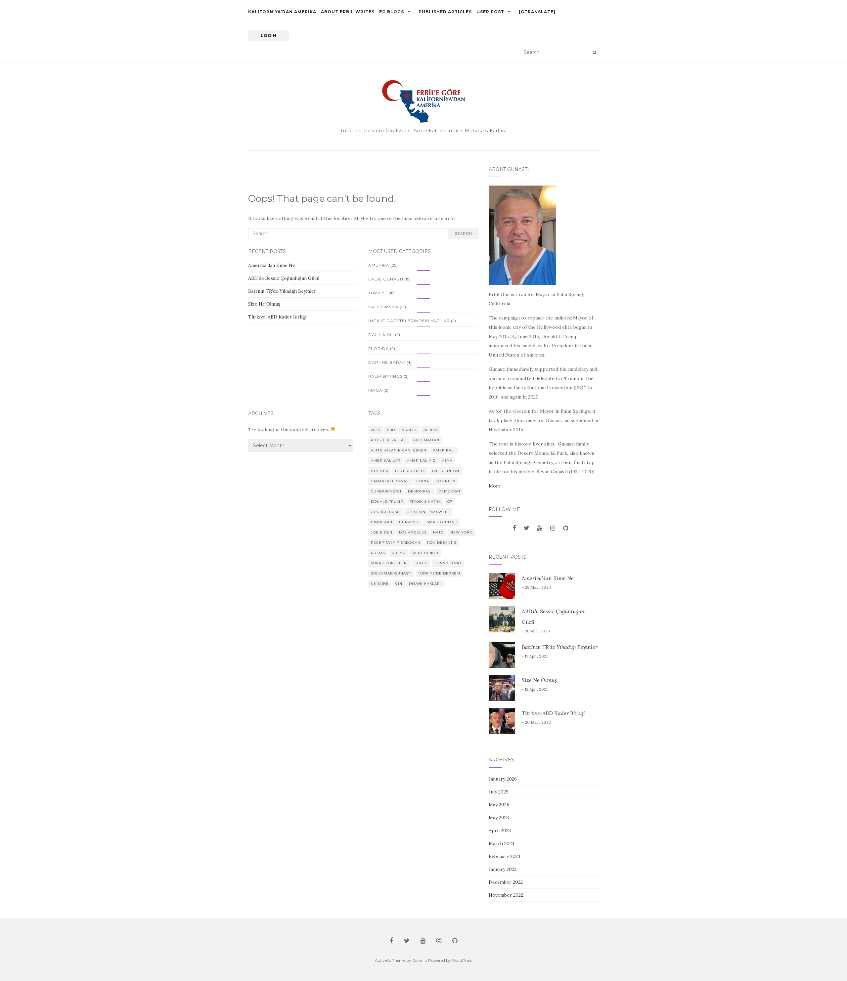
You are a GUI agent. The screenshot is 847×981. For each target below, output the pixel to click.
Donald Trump (387, 501)
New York (461, 532)
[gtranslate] (537, 11)
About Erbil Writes (348, 11)
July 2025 (499, 792)
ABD (391, 430)
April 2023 (500, 830)
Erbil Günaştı (385, 279)
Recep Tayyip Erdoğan (396, 542)
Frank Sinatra (425, 501)
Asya (447, 460)
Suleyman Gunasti (391, 573)
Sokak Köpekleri (389, 563)
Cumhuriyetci (386, 491)
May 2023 (499, 818)
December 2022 (506, 882)
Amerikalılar (385, 460)
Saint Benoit (425, 553)
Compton (446, 481)
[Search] (594, 53)
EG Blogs (391, 11)
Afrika (431, 430)
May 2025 (499, 805)
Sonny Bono (447, 563)
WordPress (462, 960)
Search (463, 233)
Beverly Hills (410, 471)
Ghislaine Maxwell (428, 512)
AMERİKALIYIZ (421, 460)
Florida (378, 348)
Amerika (378, 265)
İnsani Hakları (425, 583)
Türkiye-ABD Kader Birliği (277, 317)
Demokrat (449, 491)
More (495, 486)
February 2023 (504, 856)
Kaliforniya (383, 306)
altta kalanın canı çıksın (398, 450)
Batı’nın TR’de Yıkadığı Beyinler (282, 291)
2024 (375, 430)
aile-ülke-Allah (389, 440)
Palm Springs (385, 376)
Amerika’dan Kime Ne (271, 265)
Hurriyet (409, 522)
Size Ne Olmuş (264, 304)
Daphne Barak (387, 362)
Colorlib (419, 960)
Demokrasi (420, 491)
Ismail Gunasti (441, 522)
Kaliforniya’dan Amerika (282, 11)
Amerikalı (444, 450)
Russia (378, 553)
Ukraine (380, 583)
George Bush (385, 512)
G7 (450, 501)
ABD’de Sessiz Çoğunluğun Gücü (284, 278)
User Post (490, 11)
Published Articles (445, 11)
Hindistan (381, 522)
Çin (398, 583)
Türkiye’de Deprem (439, 573)
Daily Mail (381, 334)
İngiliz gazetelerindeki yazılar (409, 320)
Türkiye (377, 292)
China (423, 481)
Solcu (421, 563)
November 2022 (506, 895)
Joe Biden (381, 532)
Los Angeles (412, 532)
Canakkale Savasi (390, 481)
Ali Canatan (426, 440)
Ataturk (379, 471)
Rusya (398, 553)
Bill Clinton (445, 471)
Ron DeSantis (441, 542)
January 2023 (502, 869)
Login (269, 35)
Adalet (409, 430)
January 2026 (503, 779)
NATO (438, 532)
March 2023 (501, 843)
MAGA (375, 390)
